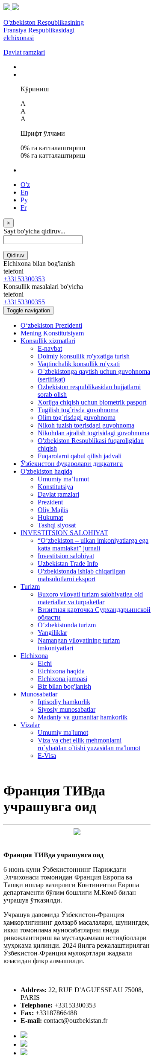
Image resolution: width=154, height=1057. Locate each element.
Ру (24, 200)
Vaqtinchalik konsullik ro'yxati (79, 363)
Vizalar (30, 724)
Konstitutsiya (55, 486)
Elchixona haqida (61, 671)
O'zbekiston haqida (46, 471)
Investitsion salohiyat (66, 555)
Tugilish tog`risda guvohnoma (78, 409)
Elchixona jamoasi (62, 678)
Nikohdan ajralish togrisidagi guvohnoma (93, 433)
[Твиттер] (24, 1044)
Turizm (30, 586)
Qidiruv (15, 255)
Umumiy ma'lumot (63, 732)
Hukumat (50, 517)
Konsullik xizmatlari (48, 340)
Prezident (50, 502)
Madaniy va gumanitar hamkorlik (82, 717)
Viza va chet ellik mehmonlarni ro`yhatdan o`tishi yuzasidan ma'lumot (89, 744)
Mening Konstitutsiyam (52, 333)
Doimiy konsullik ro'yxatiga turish (84, 356)
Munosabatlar (39, 694)
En (24, 192)
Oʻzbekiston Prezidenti (51, 325)
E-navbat (50, 348)
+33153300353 (24, 278)
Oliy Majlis (53, 509)
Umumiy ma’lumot (63, 479)
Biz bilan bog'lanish (64, 686)
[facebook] (24, 1036)
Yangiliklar (52, 632)
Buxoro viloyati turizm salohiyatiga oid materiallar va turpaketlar (90, 598)
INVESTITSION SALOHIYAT (64, 532)
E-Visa (47, 755)
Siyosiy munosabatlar (66, 709)
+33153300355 (24, 302)
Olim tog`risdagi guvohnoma (77, 417)
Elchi (45, 663)
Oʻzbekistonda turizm (67, 625)
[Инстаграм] (24, 1053)
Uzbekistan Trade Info (68, 563)
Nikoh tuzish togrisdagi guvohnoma (86, 425)
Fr (24, 207)
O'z (25, 184)
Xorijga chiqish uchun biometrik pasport (92, 402)
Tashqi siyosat (57, 525)
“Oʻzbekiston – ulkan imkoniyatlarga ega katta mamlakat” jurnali (93, 544)
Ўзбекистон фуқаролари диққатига (72, 463)
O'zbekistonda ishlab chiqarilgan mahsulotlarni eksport (81, 575)
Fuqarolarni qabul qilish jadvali (79, 456)
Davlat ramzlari (24, 52)
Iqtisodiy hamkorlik (64, 701)
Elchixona (34, 655)
